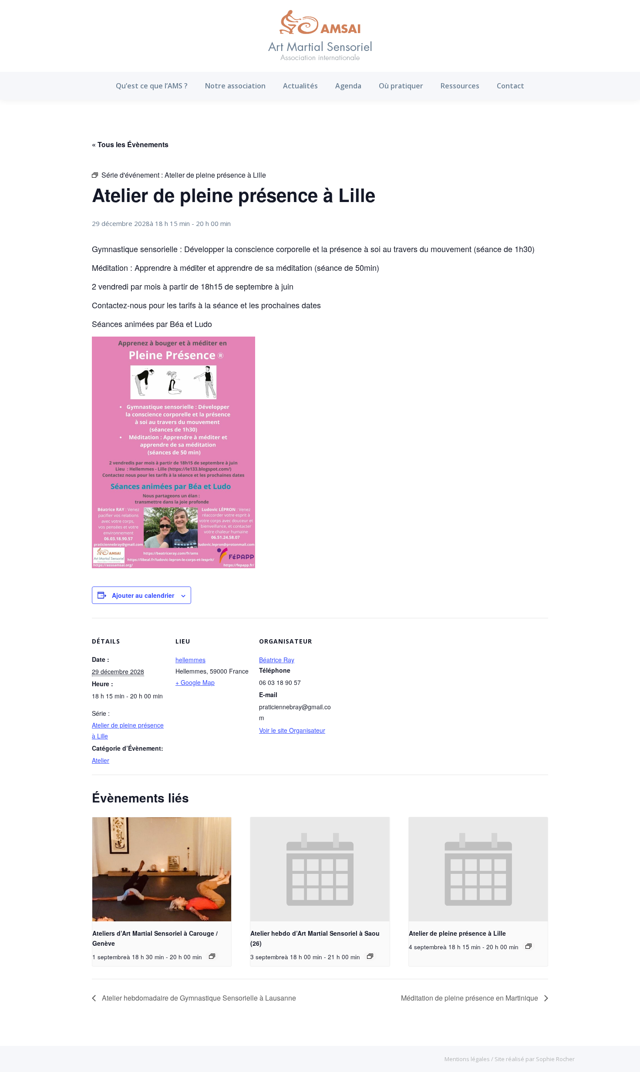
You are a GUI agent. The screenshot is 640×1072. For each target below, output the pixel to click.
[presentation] (161, 869)
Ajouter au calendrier (143, 595)
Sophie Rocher (555, 1059)
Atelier (100, 760)
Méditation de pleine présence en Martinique (470, 998)
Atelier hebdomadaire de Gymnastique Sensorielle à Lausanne (198, 998)
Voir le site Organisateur (292, 730)
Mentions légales (468, 1059)
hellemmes (190, 659)
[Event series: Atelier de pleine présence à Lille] (528, 946)
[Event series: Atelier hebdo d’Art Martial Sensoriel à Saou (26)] (370, 956)
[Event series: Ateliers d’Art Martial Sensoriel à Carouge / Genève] (212, 956)
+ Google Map (195, 682)
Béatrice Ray (276, 659)
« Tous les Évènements (130, 144)
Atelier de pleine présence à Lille (457, 933)
